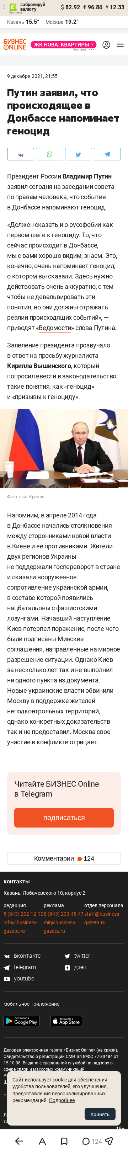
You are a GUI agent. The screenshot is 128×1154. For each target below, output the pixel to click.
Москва (55, 22)
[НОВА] (61, 44)
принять (100, 1114)
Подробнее (62, 1100)
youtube (23, 978)
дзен (79, 967)
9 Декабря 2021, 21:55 (32, 76)
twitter (81, 955)
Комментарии (64, 858)
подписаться (64, 817)
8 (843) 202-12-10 (23, 914)
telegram (24, 967)
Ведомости (55, 327)
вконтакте (26, 955)
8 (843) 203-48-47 (64, 914)
